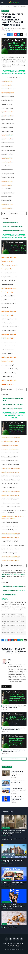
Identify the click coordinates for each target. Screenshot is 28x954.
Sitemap (17, 945)
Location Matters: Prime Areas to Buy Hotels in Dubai (18, 781)
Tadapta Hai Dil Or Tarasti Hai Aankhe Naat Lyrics (12, 633)
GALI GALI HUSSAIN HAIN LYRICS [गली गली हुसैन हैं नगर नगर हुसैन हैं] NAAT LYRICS (14, 728)
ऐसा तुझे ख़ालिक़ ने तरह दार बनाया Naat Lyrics (12, 226)
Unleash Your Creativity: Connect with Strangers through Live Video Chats (18, 790)
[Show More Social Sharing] (25, 34)
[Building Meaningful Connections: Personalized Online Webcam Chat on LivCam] (6, 798)
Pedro (7, 28)
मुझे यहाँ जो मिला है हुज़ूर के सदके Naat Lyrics (12, 408)
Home (5, 943)
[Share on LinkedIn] (18, 34)
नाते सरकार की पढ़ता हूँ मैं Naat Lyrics (11, 222)
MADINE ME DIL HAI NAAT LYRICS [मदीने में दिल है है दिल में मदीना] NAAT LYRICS (15, 706)
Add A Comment (14, 759)
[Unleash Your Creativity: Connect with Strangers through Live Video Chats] (6, 790)
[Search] (26, 2)
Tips (4, 857)
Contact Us (20, 943)
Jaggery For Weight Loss (10, 927)
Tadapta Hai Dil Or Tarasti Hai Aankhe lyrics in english (13, 618)
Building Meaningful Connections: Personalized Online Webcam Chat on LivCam (17, 798)
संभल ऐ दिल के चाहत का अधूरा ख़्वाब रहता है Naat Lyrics (14, 586)
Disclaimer (11, 945)
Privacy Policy (11, 943)
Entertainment (6, 879)
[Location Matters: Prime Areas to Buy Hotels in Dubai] (6, 783)
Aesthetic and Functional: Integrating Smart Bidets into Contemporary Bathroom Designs (18, 773)
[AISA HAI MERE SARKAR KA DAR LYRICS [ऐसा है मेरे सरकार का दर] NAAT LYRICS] (14, 741)
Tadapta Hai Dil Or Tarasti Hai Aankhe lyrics (12, 614)
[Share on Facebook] (8, 34)
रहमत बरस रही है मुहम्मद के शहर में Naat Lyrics (13, 404)
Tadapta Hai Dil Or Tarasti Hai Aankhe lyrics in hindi (13, 622)
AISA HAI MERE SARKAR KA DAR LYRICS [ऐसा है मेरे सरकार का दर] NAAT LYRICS (14, 750)
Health (4, 924)
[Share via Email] (21, 34)
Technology (6, 827)
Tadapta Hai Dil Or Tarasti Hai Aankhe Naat (12, 630)
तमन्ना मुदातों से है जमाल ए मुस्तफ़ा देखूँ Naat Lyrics (13, 230)
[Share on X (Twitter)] (11, 34)
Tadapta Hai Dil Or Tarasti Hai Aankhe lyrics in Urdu (13, 626)
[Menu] (2, 2)
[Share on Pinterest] (15, 34)
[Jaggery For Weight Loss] (14, 918)
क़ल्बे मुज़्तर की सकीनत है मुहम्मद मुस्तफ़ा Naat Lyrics (14, 590)
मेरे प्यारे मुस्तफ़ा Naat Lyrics (9, 594)
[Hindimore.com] (14, 2)
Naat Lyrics (5, 10)
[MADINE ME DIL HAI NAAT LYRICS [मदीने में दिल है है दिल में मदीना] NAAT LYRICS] (14, 697)
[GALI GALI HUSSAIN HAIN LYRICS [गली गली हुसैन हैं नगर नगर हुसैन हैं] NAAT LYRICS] (14, 719)
